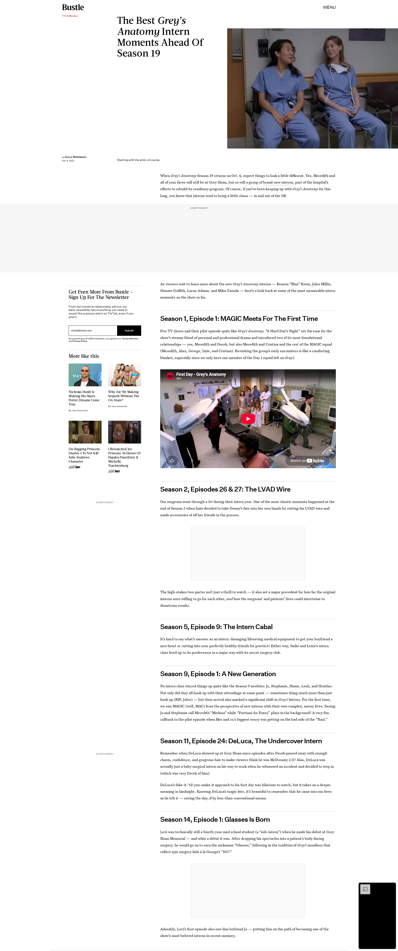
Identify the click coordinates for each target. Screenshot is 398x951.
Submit (129, 330)
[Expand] (363, 886)
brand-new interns (278, 182)
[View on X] (247, 553)
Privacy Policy (80, 341)
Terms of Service (130, 338)
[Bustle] (73, 7)
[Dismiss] (391, 886)
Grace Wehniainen (75, 157)
